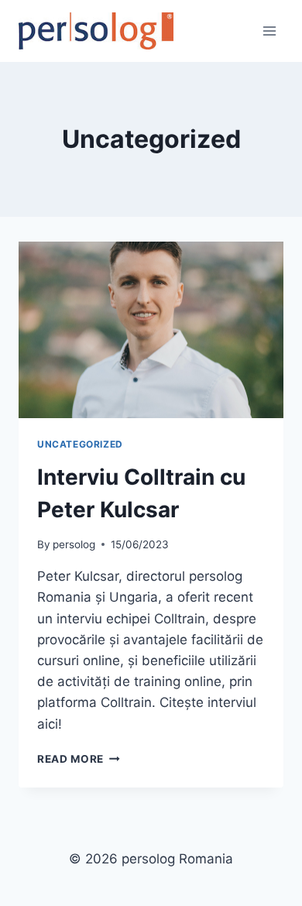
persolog (74, 544)
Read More (78, 759)
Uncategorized (80, 444)
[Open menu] (269, 31)
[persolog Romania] (96, 31)
